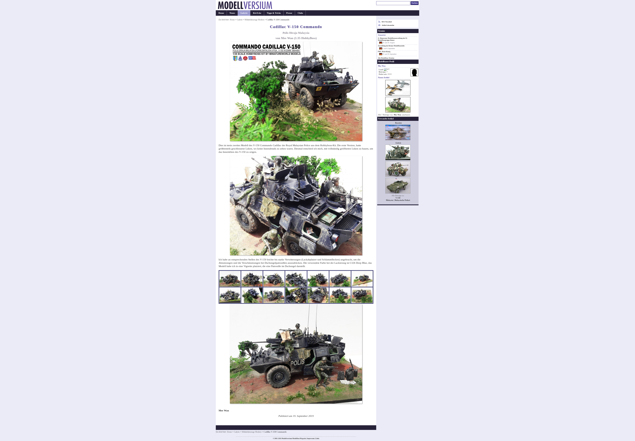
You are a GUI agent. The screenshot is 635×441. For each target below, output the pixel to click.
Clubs (300, 13)
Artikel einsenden (388, 25)
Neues (232, 13)
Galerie (244, 13)
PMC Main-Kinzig (384, 51)
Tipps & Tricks (274, 13)
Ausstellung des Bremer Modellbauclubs (391, 46)
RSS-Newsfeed (387, 22)
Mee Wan (397, 115)
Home (221, 13)
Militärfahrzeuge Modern (254, 20)
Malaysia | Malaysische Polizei (398, 200)
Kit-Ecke (257, 13)
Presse (289, 13)
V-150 (398, 198)
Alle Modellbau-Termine (386, 58)
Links (317, 438)
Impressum (311, 438)
